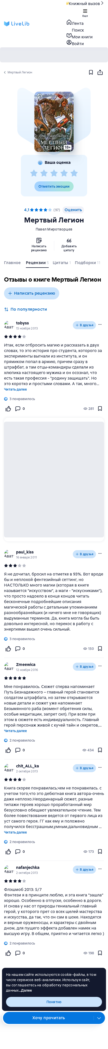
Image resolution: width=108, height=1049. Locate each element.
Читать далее (15, 389)
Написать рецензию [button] (34, 293)
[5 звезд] (74, 173)
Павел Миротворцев (54, 229)
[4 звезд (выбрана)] (45, 210)
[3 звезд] (54, 173)
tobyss (22, 323)
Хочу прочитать (48, 1017)
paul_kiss (25, 552)
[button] (53, 122)
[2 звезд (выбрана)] (36, 210)
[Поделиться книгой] (100, 72)
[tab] (13, 264)
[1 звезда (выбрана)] (32, 210)
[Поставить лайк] (8, 409)
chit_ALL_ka (27, 766)
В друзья (86, 325)
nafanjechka (27, 867)
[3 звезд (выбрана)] (41, 210)
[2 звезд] (44, 173)
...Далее (25, 990)
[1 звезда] (34, 173)
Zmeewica (25, 664)
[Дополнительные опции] (99, 1018)
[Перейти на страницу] (54, 601)
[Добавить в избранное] (91, 72)
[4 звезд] (64, 173)
